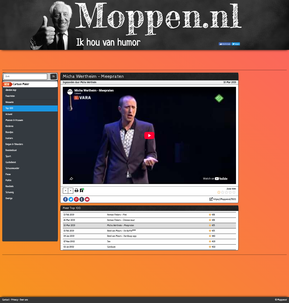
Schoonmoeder (12, 168)
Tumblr (81, 199)
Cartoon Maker (21, 84)
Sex (108, 241)
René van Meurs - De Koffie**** (121, 231)
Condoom (111, 247)
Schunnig (10, 192)
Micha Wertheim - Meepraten (120, 225)
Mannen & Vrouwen (14, 120)
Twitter (70, 199)
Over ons (24, 300)
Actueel (9, 114)
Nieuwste (10, 102)
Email (87, 199)
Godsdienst (11, 162)
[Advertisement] (144, 59)
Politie (8, 180)
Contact (5, 300)
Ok (53, 76)
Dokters (9, 138)
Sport (8, 156)
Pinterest (76, 199)
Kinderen (9, 126)
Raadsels (9, 186)
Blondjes (9, 132)
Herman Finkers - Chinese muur (121, 220)
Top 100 (9, 108)
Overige (9, 198)
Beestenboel (11, 150)
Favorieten (11, 96)
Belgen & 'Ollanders (14, 144)
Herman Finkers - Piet (117, 215)
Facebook (65, 199)
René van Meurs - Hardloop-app (122, 236)
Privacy (14, 300)
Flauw (8, 174)
